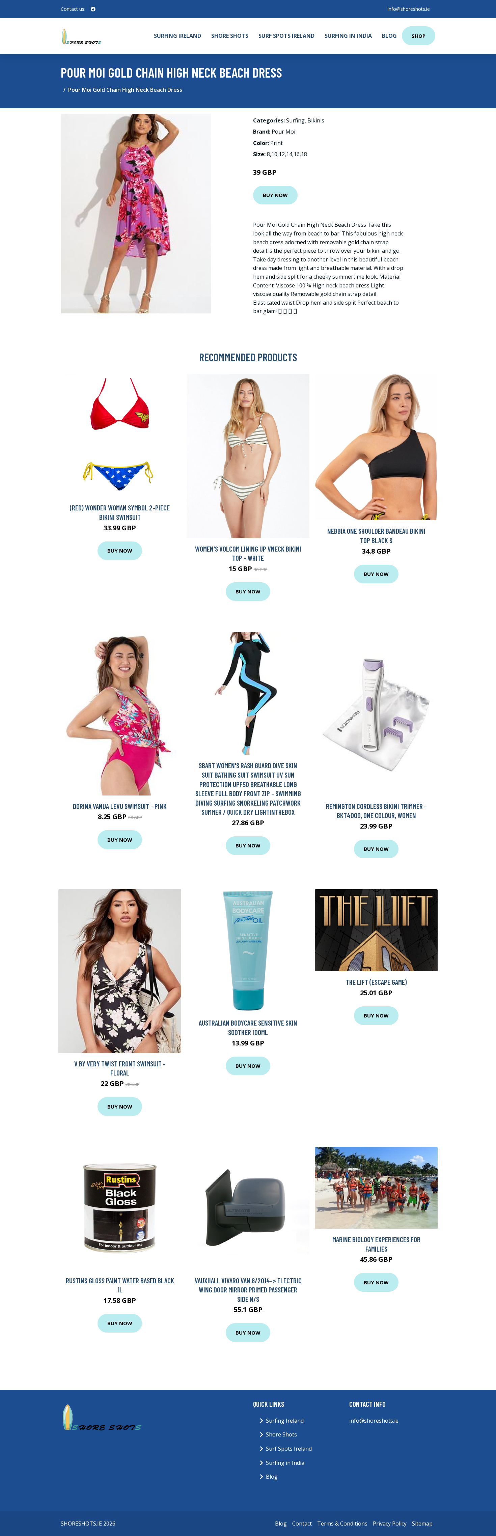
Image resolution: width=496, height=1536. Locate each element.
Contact (302, 1523)
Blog (389, 35)
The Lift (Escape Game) (376, 982)
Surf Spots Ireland (286, 35)
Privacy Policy (390, 1523)
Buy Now (275, 195)
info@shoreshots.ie (409, 9)
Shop (418, 35)
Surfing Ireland (177, 35)
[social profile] (93, 9)
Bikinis (315, 120)
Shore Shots (229, 35)
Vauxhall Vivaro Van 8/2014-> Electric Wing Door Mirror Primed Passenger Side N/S (248, 1289)
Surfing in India (348, 35)
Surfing (295, 120)
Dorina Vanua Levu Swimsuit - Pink (120, 806)
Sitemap (422, 1523)
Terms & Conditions (342, 1523)
